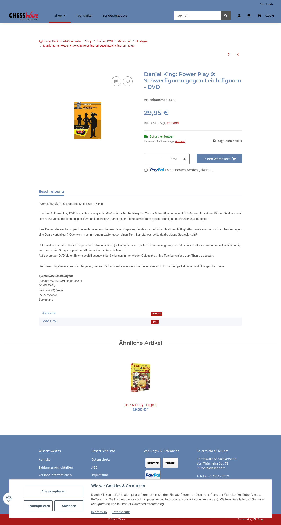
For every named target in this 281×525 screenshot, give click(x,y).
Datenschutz (121, 512)
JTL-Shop (258, 519)
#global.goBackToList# (53, 41)
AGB (94, 467)
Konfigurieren (39, 506)
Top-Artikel (84, 15)
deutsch (156, 313)
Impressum (99, 512)
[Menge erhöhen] (184, 159)
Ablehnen (69, 506)
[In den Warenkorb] (42, 68)
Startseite (267, 4)
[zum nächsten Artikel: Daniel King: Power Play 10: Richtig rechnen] (228, 54)
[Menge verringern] (149, 159)
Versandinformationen (55, 475)
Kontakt (44, 459)
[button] (239, 15)
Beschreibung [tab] (51, 191)
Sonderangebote (115, 15)
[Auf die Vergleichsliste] (116, 81)
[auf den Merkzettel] (128, 81)
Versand (173, 123)
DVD (154, 321)
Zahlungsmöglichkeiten (56, 467)
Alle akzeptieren (53, 491)
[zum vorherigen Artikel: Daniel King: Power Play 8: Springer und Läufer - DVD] (237, 54)
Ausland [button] (180, 141)
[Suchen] (226, 15)
